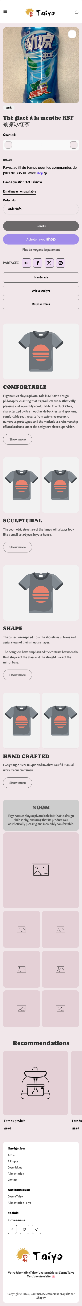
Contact (12, 1180)
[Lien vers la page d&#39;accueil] (41, 1254)
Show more (17, 439)
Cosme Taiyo (15, 1196)
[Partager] (26, 263)
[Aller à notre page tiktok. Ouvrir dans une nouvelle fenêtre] (36, 1229)
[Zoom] (72, 34)
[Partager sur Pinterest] (60, 263)
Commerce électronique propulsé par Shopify (53, 1296)
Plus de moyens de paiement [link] (41, 250)
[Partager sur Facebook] (37, 263)
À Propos (13, 1161)
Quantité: (9, 135)
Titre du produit (14, 1121)
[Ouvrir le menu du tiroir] (5, 11)
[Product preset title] (35, 1083)
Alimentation (16, 1174)
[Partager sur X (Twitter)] (49, 263)
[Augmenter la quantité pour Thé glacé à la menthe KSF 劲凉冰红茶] (73, 145)
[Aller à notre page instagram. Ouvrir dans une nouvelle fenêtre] (24, 1229)
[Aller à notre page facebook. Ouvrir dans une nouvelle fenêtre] (12, 1229)
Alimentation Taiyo (19, 1203)
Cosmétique (15, 1167)
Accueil (12, 1155)
